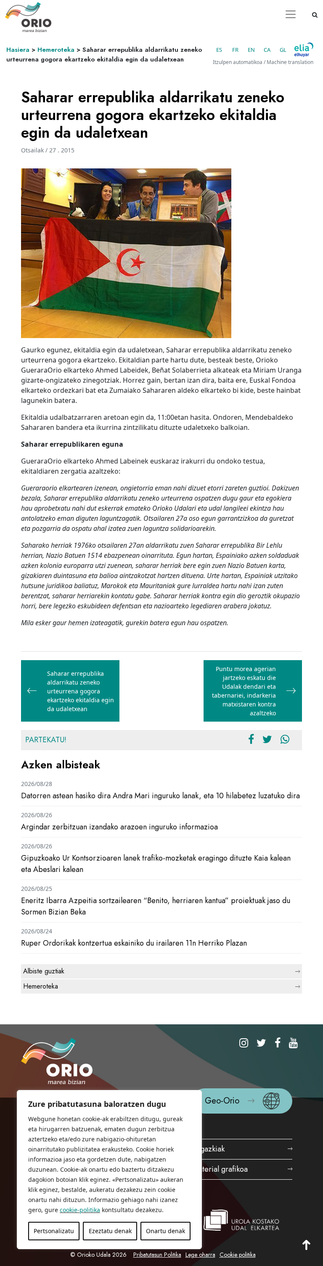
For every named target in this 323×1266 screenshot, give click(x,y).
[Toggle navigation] (290, 14)
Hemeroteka (55, 49)
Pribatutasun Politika (157, 1254)
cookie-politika (80, 1210)
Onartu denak (165, 1231)
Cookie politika (238, 1254)
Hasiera (17, 49)
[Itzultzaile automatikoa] (304, 50)
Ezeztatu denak (110, 1231)
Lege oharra (200, 1254)
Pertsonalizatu (54, 1231)
